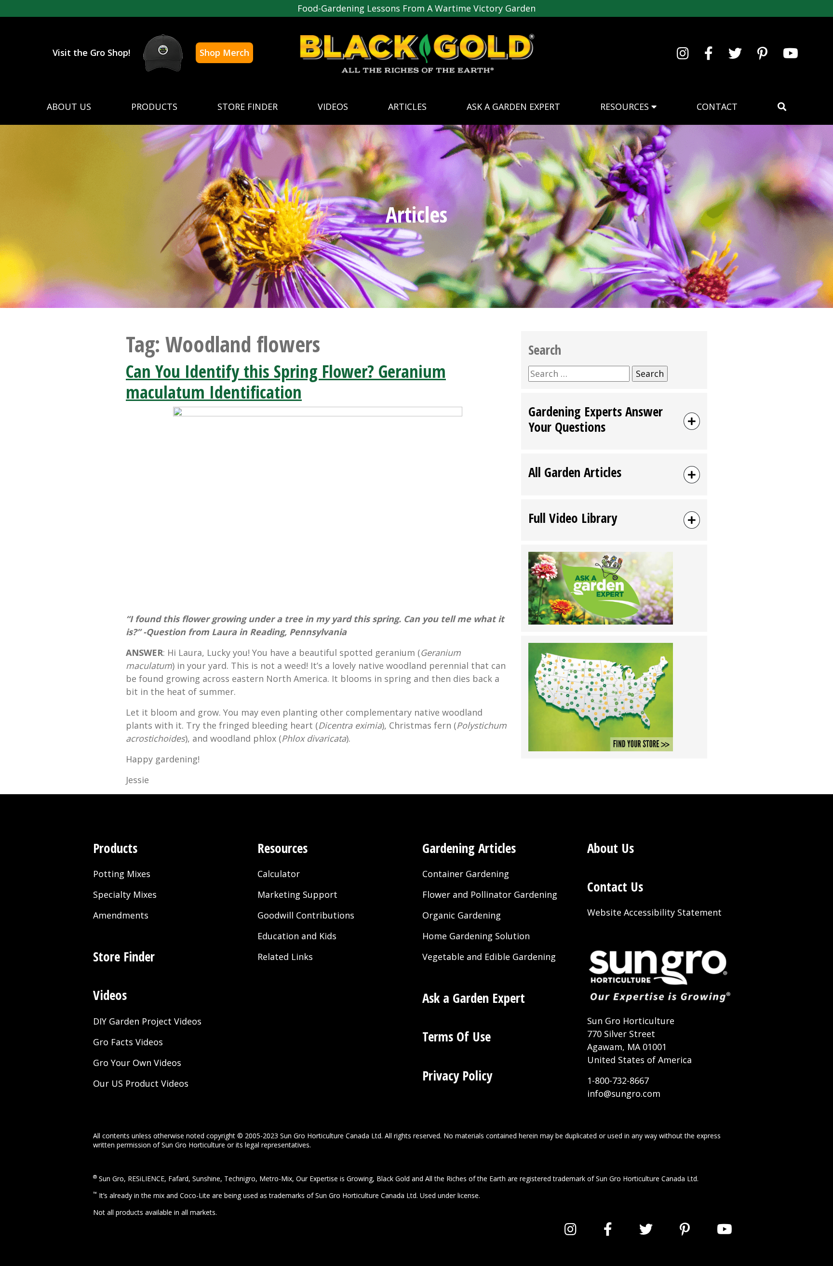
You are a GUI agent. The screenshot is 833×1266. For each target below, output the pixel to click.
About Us (69, 106)
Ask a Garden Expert (513, 106)
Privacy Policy (457, 1075)
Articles (407, 106)
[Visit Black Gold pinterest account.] (762, 53)
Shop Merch (224, 52)
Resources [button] (625, 106)
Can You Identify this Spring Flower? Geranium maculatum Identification (286, 382)
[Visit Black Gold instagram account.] (683, 53)
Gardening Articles (469, 848)
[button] (782, 107)
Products (154, 106)
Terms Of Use (456, 1036)
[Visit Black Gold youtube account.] (790, 53)
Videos (333, 106)
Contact (717, 106)
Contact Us (615, 886)
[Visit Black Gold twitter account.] (735, 53)
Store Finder (247, 106)
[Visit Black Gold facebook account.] (709, 53)
